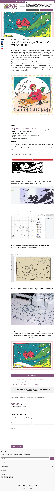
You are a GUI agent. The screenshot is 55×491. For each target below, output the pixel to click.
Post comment (17, 446)
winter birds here (35, 148)
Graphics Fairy (45, 146)
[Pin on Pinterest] (2, 49)
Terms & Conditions (27, 485)
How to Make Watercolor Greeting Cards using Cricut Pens (27, 379)
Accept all (33, 9)
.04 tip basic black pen (29, 128)
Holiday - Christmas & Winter (37, 397)
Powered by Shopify (27, 488)
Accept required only (46, 9)
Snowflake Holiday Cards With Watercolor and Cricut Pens (26, 385)
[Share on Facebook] (2, 42)
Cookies (35, 485)
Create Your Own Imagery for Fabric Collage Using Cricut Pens (28, 382)
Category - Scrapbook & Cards (22, 397)
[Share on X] (2, 44)
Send (52, 459)
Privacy (19, 485)
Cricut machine (16, 128)
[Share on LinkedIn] (2, 46)
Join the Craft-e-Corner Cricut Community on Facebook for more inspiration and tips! (32, 390)
